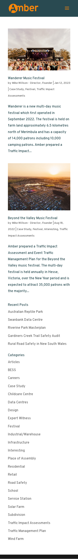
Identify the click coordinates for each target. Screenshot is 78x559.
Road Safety (17, 483)
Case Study (16, 89)
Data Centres (18, 402)
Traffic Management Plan (27, 531)
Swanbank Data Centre (25, 320)
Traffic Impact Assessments (29, 523)
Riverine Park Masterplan (27, 328)
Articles (14, 362)
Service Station (19, 499)
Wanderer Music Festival (26, 78)
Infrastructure (18, 443)
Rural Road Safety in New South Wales (37, 344)
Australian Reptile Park (25, 312)
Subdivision (16, 515)
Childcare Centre (20, 394)
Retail (12, 475)
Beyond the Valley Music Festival (32, 218)
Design (13, 410)
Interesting (51, 229)
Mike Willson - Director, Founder (32, 83)
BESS (12, 370)
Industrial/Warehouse (24, 434)
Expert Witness (19, 418)
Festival (30, 89)
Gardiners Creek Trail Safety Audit (34, 336)
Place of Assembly (22, 459)
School (13, 491)
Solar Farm (16, 507)
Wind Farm (16, 539)
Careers (14, 378)
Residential (16, 467)
